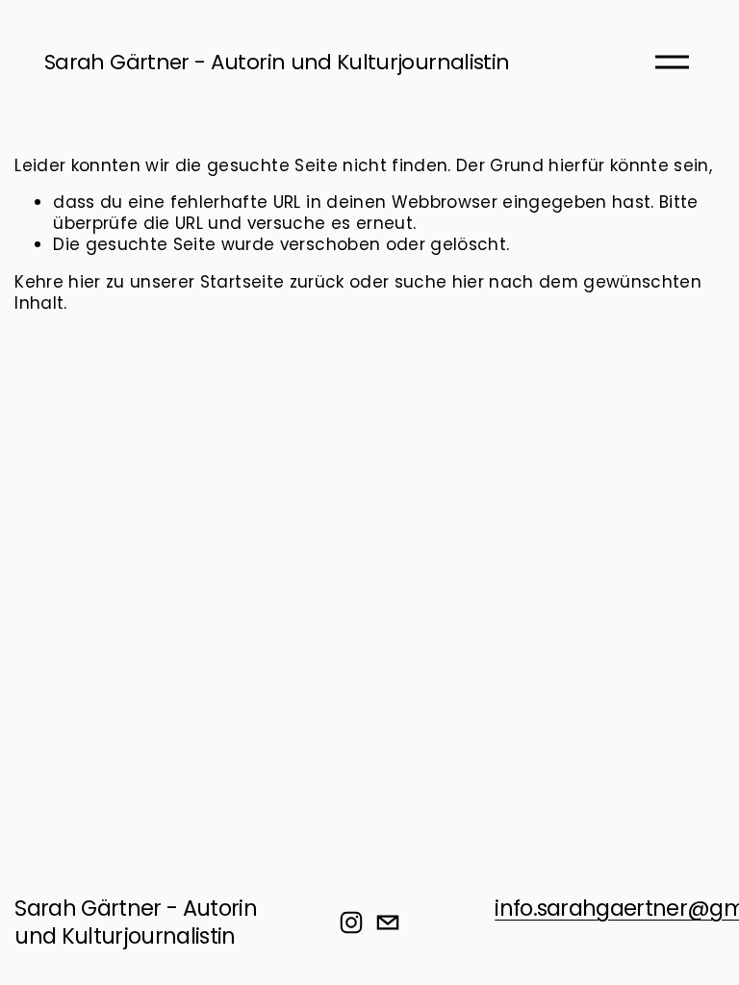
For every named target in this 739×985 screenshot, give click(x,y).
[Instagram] (351, 922)
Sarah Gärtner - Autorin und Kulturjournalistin (276, 62)
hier (84, 281)
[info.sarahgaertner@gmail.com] (387, 922)
